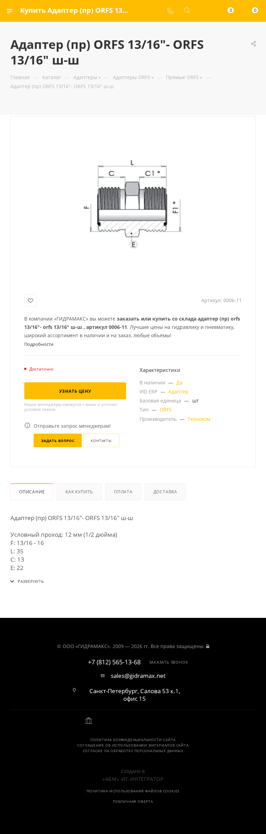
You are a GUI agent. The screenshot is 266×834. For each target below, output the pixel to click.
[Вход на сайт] (207, 646)
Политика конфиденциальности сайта (133, 739)
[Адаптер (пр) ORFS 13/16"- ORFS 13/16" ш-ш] (133, 204)
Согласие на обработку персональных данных (133, 750)
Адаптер (178, 391)
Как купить (79, 492)
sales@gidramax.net (138, 676)
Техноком (199, 419)
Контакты (101, 440)
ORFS (166, 409)
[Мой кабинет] (203, 11)
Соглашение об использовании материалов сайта (132, 745)
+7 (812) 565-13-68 (114, 662)
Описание (32, 492)
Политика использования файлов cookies (133, 791)
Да (179, 382)
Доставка (165, 492)
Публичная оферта (133, 801)
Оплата (123, 492)
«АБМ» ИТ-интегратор (133, 779)
